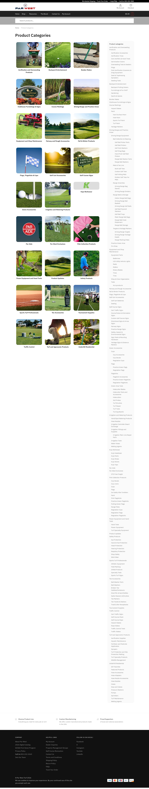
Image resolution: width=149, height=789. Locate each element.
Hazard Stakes (116, 108)
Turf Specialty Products (119, 657)
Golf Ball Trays (120, 214)
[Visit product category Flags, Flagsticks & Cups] (29, 160)
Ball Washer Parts (117, 582)
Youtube (80, 751)
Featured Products (117, 670)
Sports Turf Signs (117, 575)
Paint (113, 111)
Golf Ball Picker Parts (122, 142)
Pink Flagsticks (116, 498)
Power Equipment (117, 527)
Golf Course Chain (117, 617)
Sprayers (114, 649)
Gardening (114, 93)
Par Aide (112, 468)
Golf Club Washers (121, 148)
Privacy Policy (20, 751)
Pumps (113, 693)
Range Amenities (119, 183)
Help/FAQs (113, 1)
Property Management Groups (57, 748)
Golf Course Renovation (54, 751)
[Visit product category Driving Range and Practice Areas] (86, 92)
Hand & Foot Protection (119, 543)
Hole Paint (116, 118)
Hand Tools (115, 524)
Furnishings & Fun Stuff (119, 90)
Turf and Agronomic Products (119, 635)
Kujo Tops (114, 465)
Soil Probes (117, 400)
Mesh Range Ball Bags (122, 217)
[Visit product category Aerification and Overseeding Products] (29, 55)
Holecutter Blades (119, 389)
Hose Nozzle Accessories (119, 678)
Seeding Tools (116, 81)
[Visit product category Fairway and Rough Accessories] (58, 126)
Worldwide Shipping (88, 1)
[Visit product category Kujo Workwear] (86, 186)
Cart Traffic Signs (117, 310)
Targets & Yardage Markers (122, 228)
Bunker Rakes (114, 99)
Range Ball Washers (122, 162)
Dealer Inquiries (52, 745)
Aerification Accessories (119, 53)
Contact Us (50, 754)
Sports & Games (116, 96)
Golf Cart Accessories (116, 297)
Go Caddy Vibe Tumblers (119, 492)
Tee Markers (115, 599)
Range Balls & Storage (120, 195)
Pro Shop (114, 246)
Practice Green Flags (120, 367)
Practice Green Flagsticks (121, 380)
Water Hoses (115, 443)
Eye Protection (116, 540)
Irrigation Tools (116, 441)
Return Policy (51, 763)
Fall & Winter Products (117, 291)
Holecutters (117, 397)
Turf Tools (116, 409)
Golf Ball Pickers (120, 145)
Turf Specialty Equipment (120, 530)
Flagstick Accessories (120, 377)
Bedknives (116, 258)
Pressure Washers (117, 690)
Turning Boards (118, 412)
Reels (115, 264)
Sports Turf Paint (119, 120)
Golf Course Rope (117, 620)
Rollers (115, 267)
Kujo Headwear (116, 453)
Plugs (113, 67)
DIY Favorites (115, 667)
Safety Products (114, 536)
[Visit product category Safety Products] (86, 263)
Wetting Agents (116, 446)
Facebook (80, 742)
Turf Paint (116, 123)
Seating (113, 304)
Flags (113, 364)
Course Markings (115, 105)
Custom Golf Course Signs (120, 318)
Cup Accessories (118, 355)
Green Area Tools (117, 386)
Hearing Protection (117, 549)
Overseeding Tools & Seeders (121, 64)
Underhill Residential (116, 663)
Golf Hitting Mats (120, 174)
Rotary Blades (118, 270)
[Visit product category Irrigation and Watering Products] (58, 195)
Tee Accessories (114, 579)
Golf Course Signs (115, 307)
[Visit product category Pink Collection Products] (86, 229)
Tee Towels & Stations (118, 602)
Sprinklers (114, 696)
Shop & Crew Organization (120, 279)
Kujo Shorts (115, 462)
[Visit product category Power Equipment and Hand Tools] (29, 263)
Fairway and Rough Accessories (120, 289)
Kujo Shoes (115, 459)
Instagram (80, 748)
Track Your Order (102, 1)
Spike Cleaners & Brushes (120, 596)
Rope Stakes (115, 626)
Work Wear (115, 557)
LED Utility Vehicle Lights (121, 261)
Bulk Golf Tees (120, 169)
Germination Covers (118, 62)
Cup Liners (115, 484)
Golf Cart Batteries (117, 301)
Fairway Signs (116, 326)
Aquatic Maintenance (118, 641)
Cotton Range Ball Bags (123, 198)
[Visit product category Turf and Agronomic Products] (58, 332)
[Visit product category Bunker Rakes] (86, 55)
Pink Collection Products (117, 477)
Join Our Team (20, 757)
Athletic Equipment (118, 564)
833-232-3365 (129, 1)
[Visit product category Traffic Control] (29, 332)
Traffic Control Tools (118, 629)
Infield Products (116, 570)
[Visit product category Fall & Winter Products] (86, 126)
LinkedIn (80, 754)
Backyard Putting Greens (119, 87)
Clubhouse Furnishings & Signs (120, 102)
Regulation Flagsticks (120, 383)
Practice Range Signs (118, 329)
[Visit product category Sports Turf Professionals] (29, 298)
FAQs (48, 767)
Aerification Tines (117, 56)
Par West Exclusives (116, 471)
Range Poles (115, 507)
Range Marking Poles (122, 240)
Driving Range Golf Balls (123, 206)
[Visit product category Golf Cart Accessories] (58, 160)
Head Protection (116, 546)
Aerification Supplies (118, 638)
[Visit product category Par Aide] (29, 229)
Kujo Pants (115, 456)
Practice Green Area (118, 243)
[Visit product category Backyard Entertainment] (58, 55)
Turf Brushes (117, 403)
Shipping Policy (51, 760)
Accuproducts (118, 285)
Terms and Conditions (54, 757)
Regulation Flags (118, 370)
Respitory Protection (118, 551)
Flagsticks (114, 373)
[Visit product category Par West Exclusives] (58, 229)
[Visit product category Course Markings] (58, 92)
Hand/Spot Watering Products (121, 418)
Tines (115, 273)
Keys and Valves (116, 687)
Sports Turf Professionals (118, 560)
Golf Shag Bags (120, 151)
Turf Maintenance (117, 698)
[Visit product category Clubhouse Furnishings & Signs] (29, 92)
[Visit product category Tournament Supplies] (86, 298)
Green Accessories (115, 348)
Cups (113, 351)
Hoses (113, 684)
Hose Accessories (117, 673)
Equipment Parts (117, 255)
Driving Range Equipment (120, 136)
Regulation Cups (118, 360)
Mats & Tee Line (118, 165)
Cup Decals (117, 358)
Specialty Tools (116, 573)
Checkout (131, 8)
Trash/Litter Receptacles (119, 605)
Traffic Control (114, 611)
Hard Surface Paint (119, 115)
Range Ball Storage (121, 225)
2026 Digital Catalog (22, 745)
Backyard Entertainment (117, 84)
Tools (113, 282)
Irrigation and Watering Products (120, 415)
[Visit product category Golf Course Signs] (86, 160)
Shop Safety (115, 554)
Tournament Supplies (116, 608)
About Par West (21, 742)
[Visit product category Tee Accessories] (58, 298)
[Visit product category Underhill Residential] (86, 332)
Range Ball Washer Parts (123, 159)
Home (17, 28)
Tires (114, 276)
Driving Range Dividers (122, 191)
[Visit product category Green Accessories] (29, 195)
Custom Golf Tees (121, 171)
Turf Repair (117, 406)
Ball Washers (115, 585)
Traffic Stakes (116, 631)
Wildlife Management (118, 660)
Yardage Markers (117, 127)
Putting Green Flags (118, 504)
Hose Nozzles (115, 421)
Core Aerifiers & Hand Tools (120, 59)
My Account (120, 8)
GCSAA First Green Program (25, 748)
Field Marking (116, 567)
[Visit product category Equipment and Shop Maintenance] (29, 126)
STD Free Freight (117, 474)
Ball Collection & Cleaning (122, 139)
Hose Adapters (116, 675)
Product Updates (115, 534)
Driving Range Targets (122, 232)
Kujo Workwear (114, 450)
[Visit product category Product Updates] (58, 263)
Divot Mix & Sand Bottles (119, 593)
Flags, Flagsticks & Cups (117, 294)
